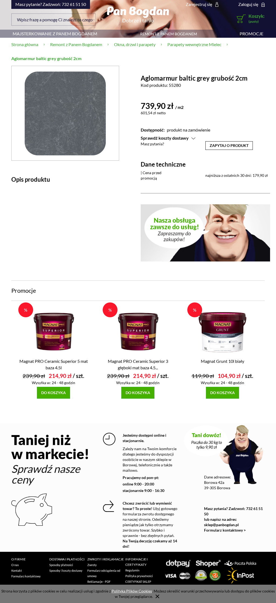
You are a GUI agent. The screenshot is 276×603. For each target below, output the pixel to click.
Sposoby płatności (61, 565)
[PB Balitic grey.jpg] (65, 113)
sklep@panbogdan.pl (221, 524)
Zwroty (92, 565)
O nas (15, 565)
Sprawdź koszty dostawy (165, 137)
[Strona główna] (138, 14)
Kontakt (16, 570)
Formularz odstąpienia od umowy (103, 573)
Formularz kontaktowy (26, 576)
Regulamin (132, 570)
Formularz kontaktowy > (225, 530)
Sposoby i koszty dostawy (65, 570)
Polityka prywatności (139, 576)
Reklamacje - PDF (99, 581)
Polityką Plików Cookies (132, 591)
